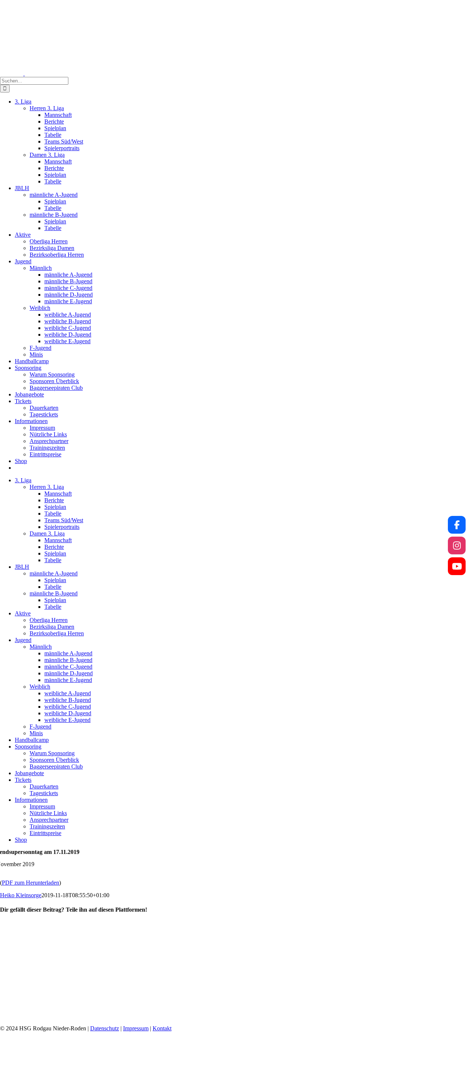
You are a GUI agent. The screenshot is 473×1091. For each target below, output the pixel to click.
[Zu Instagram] (457, 545)
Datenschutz (104, 1028)
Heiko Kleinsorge (20, 895)
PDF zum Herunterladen (30, 882)
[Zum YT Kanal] (457, 566)
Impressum (136, 1028)
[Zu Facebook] (457, 525)
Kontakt (162, 1028)
